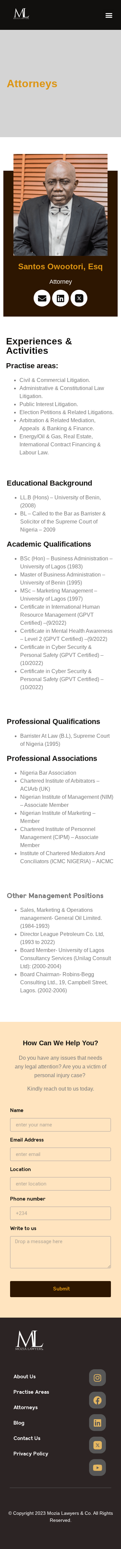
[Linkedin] (60, 298)
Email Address (27, 1140)
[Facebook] (97, 1400)
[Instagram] (97, 1377)
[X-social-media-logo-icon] (79, 298)
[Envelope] (42, 298)
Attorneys (25, 1407)
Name (17, 1111)
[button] (108, 14)
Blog (18, 1423)
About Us (24, 1377)
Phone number (27, 1199)
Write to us (23, 1229)
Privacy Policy (30, 1454)
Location (20, 1170)
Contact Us (26, 1438)
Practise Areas (31, 1392)
